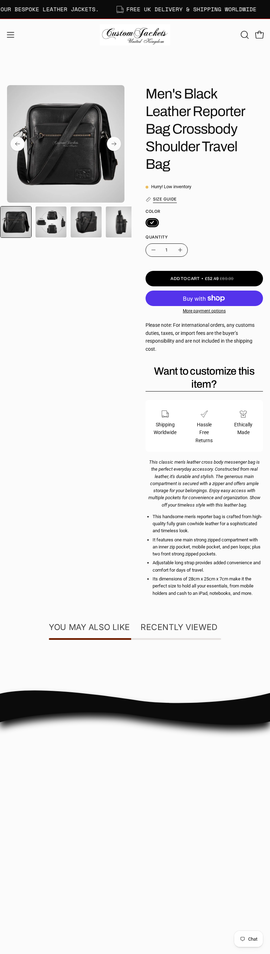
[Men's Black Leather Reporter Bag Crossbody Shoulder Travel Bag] (16, 222)
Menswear (18, 844)
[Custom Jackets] (135, 34)
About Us (152, 733)
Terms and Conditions (165, 796)
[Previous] (18, 144)
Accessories (20, 886)
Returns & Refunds (162, 774)
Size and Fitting (158, 754)
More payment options (204, 311)
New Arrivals (20, 866)
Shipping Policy (158, 764)
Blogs (148, 806)
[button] (244, 35)
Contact (151, 743)
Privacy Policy (157, 785)
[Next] (114, 144)
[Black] (152, 222)
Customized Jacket (28, 876)
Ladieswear (19, 855)
